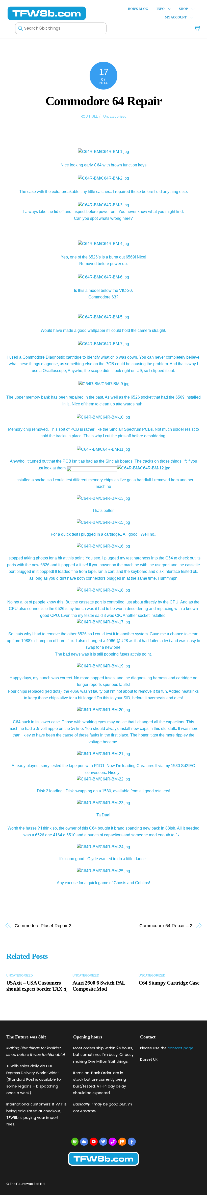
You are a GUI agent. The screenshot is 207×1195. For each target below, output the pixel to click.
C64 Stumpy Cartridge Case (169, 983)
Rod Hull (89, 116)
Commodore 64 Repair (103, 101)
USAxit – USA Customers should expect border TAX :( (36, 986)
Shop (183, 9)
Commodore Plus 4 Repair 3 (43, 925)
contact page (180, 1048)
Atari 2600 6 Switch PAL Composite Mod (98, 986)
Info (161, 9)
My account (176, 17)
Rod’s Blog (138, 9)
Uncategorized (114, 116)
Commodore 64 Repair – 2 (165, 925)
